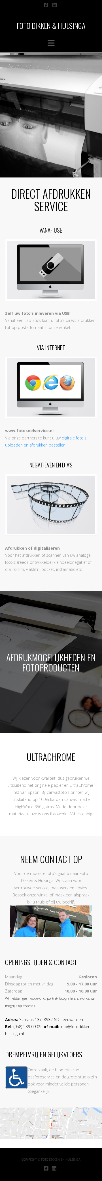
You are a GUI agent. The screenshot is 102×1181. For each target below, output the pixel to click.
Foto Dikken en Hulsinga (60, 1159)
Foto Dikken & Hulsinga (51, 25)
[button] (51, 43)
